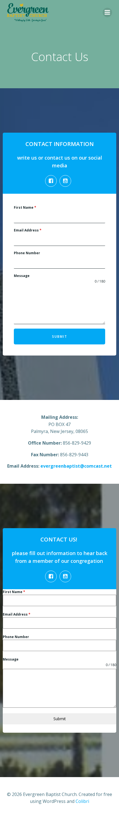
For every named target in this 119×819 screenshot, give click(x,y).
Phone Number (27, 253)
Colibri (82, 801)
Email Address (28, 230)
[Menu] (107, 12)
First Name (25, 207)
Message (22, 275)
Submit (59, 336)
